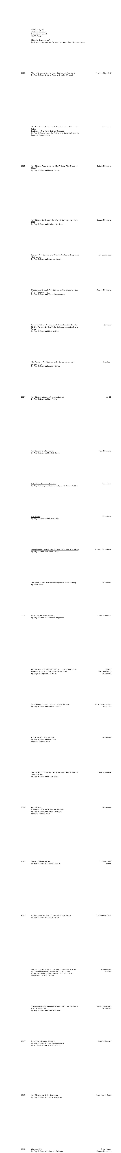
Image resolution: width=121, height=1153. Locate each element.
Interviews (106, 127)
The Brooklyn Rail (103, 73)
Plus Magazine (105, 451)
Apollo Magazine (103, 1006)
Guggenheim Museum (106, 970)
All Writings (36, 36)
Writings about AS (39, 32)
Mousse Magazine (104, 290)
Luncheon (107, 362)
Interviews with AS (39, 34)
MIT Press (108, 862)
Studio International (105, 670)
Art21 (108, 397)
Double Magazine (104, 220)
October (103, 861)
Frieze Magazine (104, 166)
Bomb (109, 1095)
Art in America (105, 255)
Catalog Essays (104, 615)
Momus (98, 550)
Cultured (107, 325)
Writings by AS (37, 30)
